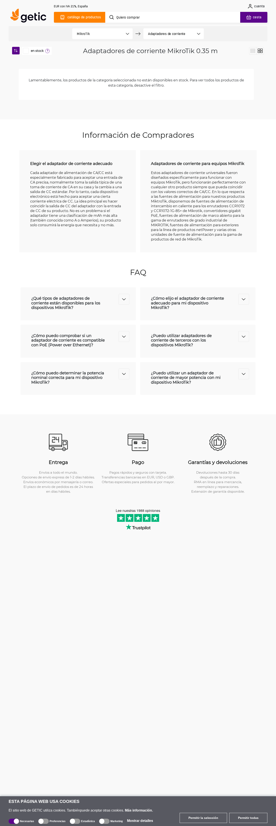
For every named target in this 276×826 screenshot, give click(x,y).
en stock (37, 51)
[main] (30, 16)
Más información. (139, 810)
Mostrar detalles (140, 821)
